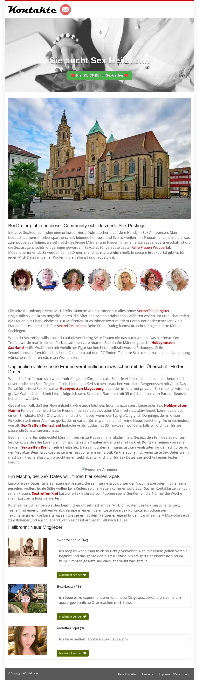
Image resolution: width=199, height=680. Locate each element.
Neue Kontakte (127, 674)
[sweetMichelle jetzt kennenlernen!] (27, 552)
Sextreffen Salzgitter (153, 310)
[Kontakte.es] (39, 10)
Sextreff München (71, 325)
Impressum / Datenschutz (174, 674)
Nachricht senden (71, 575)
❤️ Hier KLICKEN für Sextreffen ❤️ (99, 75)
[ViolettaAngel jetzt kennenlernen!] (27, 640)
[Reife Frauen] (99, 279)
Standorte (147, 674)
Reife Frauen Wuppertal (151, 247)
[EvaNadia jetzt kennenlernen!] (27, 598)
